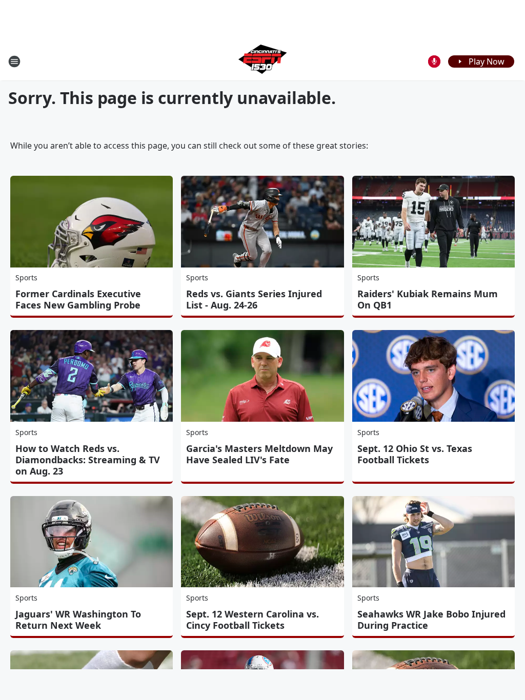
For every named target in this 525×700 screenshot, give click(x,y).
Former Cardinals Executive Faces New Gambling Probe (78, 299)
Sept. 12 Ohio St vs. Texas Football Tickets (414, 454)
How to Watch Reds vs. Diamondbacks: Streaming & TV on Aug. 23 (87, 460)
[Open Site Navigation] (14, 61)
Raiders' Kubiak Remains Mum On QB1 (427, 299)
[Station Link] (262, 61)
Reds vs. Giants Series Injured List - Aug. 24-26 (254, 299)
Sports (26, 277)
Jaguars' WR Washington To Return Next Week (78, 619)
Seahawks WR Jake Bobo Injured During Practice (431, 619)
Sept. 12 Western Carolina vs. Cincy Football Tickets (252, 619)
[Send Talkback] (434, 61)
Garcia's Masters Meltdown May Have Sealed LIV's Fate (259, 454)
